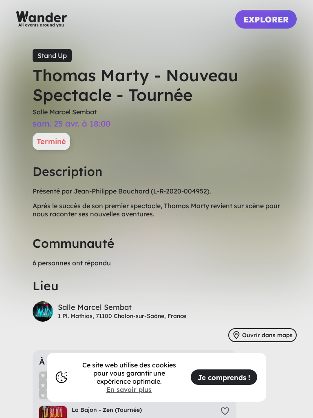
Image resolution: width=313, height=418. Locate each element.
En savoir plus (129, 389)
